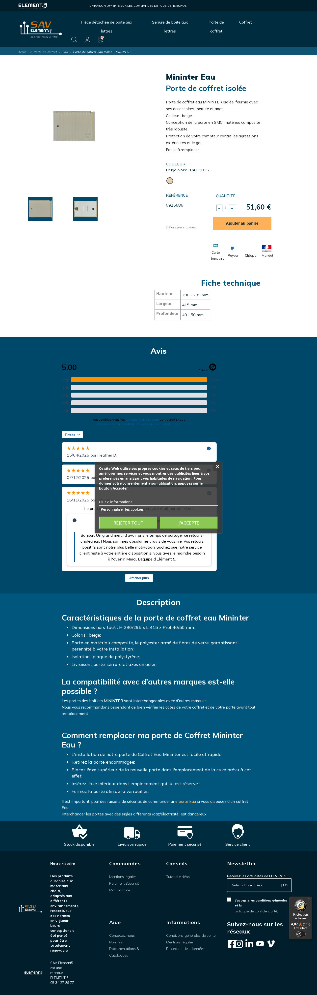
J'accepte (189, 523)
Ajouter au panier (242, 223)
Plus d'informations (115, 501)
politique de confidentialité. (256, 911)
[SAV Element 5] (41, 29)
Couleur (175, 164)
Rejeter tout (128, 523)
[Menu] (309, 899)
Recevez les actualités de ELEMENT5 (256, 876)
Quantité (225, 195)
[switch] (301, 934)
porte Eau (187, 801)
